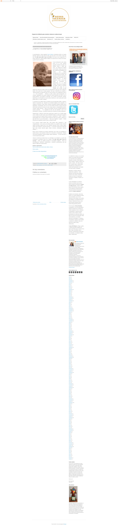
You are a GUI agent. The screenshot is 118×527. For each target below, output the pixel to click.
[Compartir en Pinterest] (56, 163)
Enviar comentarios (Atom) (41, 204)
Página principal (35, 37)
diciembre (70, 297)
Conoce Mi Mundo (50, 158)
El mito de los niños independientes (40, 151)
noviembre (70, 280)
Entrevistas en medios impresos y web (39, 39)
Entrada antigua (63, 202)
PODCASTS (76, 37)
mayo (70, 278)
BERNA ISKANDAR (79, 241)
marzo (70, 279)
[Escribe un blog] (52, 163)
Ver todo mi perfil (71, 267)
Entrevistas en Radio (69, 37)
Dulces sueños (35, 149)
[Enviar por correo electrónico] (51, 163)
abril (69, 305)
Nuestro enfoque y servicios (59, 39)
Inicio (50, 202)
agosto (70, 290)
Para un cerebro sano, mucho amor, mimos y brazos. (43, 146)
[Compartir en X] (54, 163)
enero (70, 288)
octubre (70, 299)
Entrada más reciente (36, 202)
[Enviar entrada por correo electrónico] (49, 163)
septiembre (71, 289)
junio (69, 285)
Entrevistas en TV (50, 39)
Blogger (65, 524)
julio (69, 284)
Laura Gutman (50, 54)
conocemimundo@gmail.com (50, 155)
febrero (70, 307)
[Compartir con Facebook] (55, 163)
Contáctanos (68, 39)
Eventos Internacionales (60, 37)
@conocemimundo (51, 157)
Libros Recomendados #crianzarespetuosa (47, 37)
